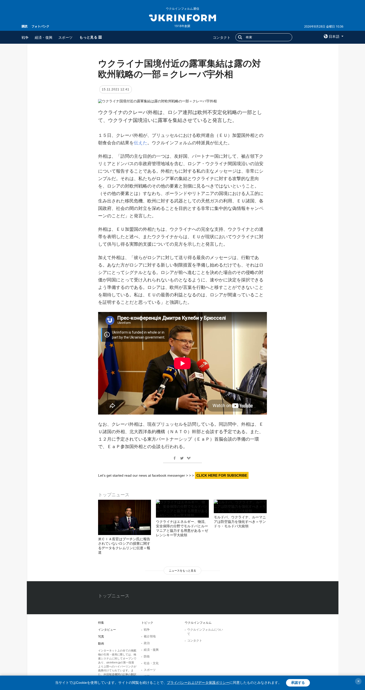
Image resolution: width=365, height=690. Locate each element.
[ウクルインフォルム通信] (182, 17)
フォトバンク (40, 26)
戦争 (25, 37)
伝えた (140, 142)
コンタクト (222, 37)
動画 (101, 643)
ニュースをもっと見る (182, 570)
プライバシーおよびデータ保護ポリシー (198, 683)
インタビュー (107, 629)
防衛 (147, 656)
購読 (25, 26)
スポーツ (65, 37)
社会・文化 (151, 663)
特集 (101, 622)
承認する (298, 683)
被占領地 (150, 636)
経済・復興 (44, 37)
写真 (101, 636)
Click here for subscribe (221, 475)
